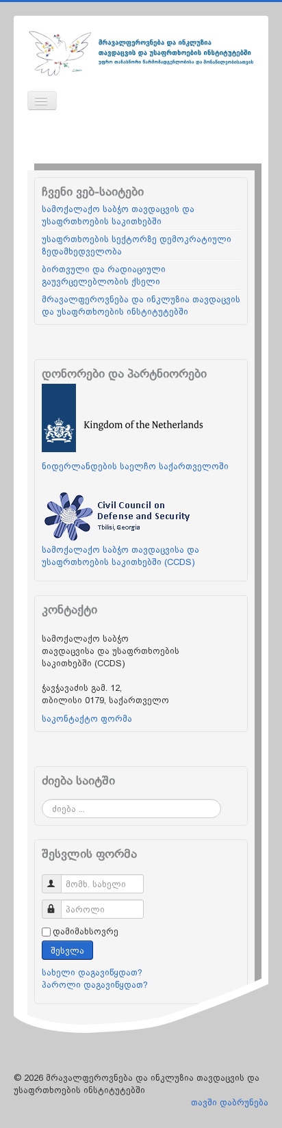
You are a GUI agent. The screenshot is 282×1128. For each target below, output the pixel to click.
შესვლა (67, 950)
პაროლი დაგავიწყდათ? (95, 984)
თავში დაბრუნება (229, 1102)
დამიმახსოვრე (85, 931)
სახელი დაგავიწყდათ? (92, 972)
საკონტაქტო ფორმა (87, 718)
